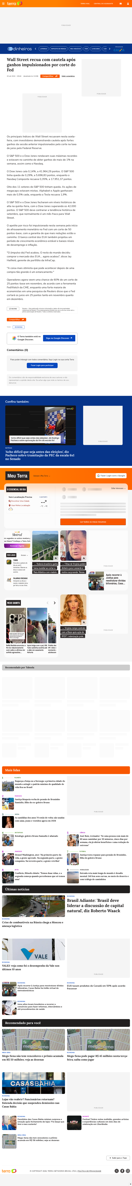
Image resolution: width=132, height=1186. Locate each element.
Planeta (17, 778)
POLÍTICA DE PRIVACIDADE (89, 1171)
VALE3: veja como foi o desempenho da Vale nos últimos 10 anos (30, 967)
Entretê (85, 1117)
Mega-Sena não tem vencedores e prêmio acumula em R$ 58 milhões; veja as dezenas (38, 1139)
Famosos (18, 796)
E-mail (121, 4)
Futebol (83, 851)
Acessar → (24, 555)
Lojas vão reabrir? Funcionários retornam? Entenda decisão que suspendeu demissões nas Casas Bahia (30, 1103)
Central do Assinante (103, 4)
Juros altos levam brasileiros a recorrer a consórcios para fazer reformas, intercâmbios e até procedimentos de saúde (40, 1007)
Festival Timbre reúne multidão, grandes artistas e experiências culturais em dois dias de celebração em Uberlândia (105, 1122)
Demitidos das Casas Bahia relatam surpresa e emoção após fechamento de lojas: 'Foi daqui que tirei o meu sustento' (41, 1122)
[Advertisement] (86, 1008)
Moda (17, 814)
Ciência (82, 833)
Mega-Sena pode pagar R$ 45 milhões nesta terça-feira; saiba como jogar (97, 1057)
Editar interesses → (118, 488)
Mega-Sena (6, 1053)
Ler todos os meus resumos (93, 521)
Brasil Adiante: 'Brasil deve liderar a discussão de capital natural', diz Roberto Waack (95, 905)
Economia (18, 327)
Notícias (8, 448)
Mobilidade (84, 870)
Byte (16, 870)
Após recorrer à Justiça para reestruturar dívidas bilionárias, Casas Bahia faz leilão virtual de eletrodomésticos (41, 988)
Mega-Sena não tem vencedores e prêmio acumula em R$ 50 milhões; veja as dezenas (32, 1057)
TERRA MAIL (85, 4)
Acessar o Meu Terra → (42, 475)
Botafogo (19, 833)
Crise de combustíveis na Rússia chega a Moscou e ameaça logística (32, 924)
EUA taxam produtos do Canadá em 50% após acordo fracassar (96, 987)
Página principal (14, 4)
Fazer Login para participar (42, 365)
